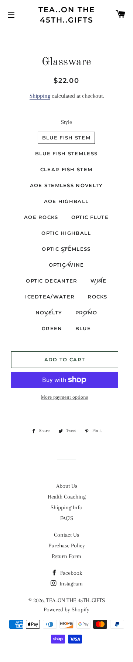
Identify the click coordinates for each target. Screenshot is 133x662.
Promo (86, 312)
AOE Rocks (41, 217)
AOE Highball (66, 201)
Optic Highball (66, 233)
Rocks (98, 297)
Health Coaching (67, 496)
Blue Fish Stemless (66, 153)
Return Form (66, 556)
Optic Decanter (51, 281)
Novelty (48, 312)
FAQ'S (66, 518)
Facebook (70, 573)
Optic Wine (66, 265)
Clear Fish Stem (66, 169)
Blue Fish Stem (66, 138)
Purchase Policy (66, 545)
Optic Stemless (66, 249)
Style (66, 122)
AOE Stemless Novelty (66, 185)
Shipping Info (66, 507)
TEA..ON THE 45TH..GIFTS (66, 14)
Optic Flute (90, 217)
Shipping (40, 95)
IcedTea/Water (50, 297)
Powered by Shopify (66, 609)
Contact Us (66, 534)
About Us (66, 486)
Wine (99, 281)
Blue (83, 328)
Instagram (70, 583)
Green (52, 328)
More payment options (64, 397)
